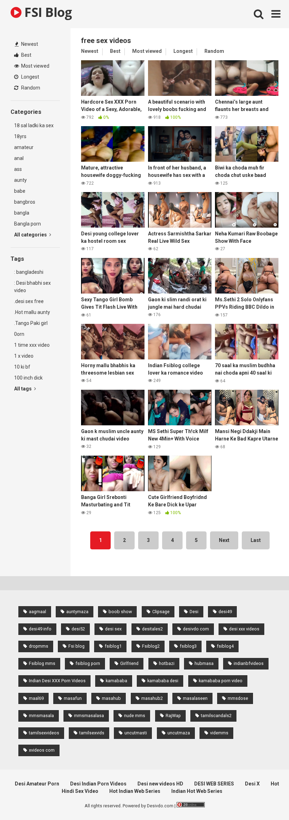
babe (19, 191)
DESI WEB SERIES (214, 784)
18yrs (20, 136)
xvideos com (42, 750)
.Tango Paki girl (31, 323)
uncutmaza (178, 732)
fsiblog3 (188, 646)
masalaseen (195, 698)
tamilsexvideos (44, 732)
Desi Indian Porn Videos (98, 784)
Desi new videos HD (160, 784)
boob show (120, 611)
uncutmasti (135, 732)
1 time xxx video (32, 345)
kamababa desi (162, 680)
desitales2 (152, 628)
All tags (23, 388)
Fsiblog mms (42, 663)
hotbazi (166, 663)
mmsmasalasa (89, 715)
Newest (29, 44)
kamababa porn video (220, 680)
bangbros (24, 202)
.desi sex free (29, 301)
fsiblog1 (113, 646)
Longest (29, 77)
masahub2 (152, 698)
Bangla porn (27, 224)
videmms (219, 732)
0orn (19, 334)
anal (19, 158)
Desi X (252, 784)
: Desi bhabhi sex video (32, 286)
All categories (31, 235)
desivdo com (196, 628)
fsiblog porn (87, 663)
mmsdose (238, 698)
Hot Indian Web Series (134, 791)
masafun (73, 698)
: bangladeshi (28, 272)
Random (30, 88)
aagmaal (37, 611)
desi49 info (40, 628)
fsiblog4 (225, 646)
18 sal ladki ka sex (34, 125)
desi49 (225, 611)
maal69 (36, 698)
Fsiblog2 (151, 646)
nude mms (134, 715)
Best (25, 55)
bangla (21, 213)
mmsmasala (41, 715)
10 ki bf (22, 367)
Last (256, 540)
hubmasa (204, 663)
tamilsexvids (91, 732)
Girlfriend (129, 663)
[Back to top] (265, 798)
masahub (111, 698)
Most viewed (34, 66)
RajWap (173, 715)
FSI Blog (46, 12)
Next (224, 540)
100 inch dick (28, 378)
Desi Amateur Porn (37, 784)
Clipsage (161, 611)
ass (18, 169)
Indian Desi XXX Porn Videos (57, 680)
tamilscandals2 (216, 715)
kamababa (116, 680)
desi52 (78, 628)
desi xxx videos (244, 628)
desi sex (113, 628)
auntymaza (77, 611)
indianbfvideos (249, 663)
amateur (23, 147)
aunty (20, 180)
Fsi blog (76, 646)
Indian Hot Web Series (196, 791)
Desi (194, 611)
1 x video (23, 356)
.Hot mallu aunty (32, 312)
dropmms (38, 646)
